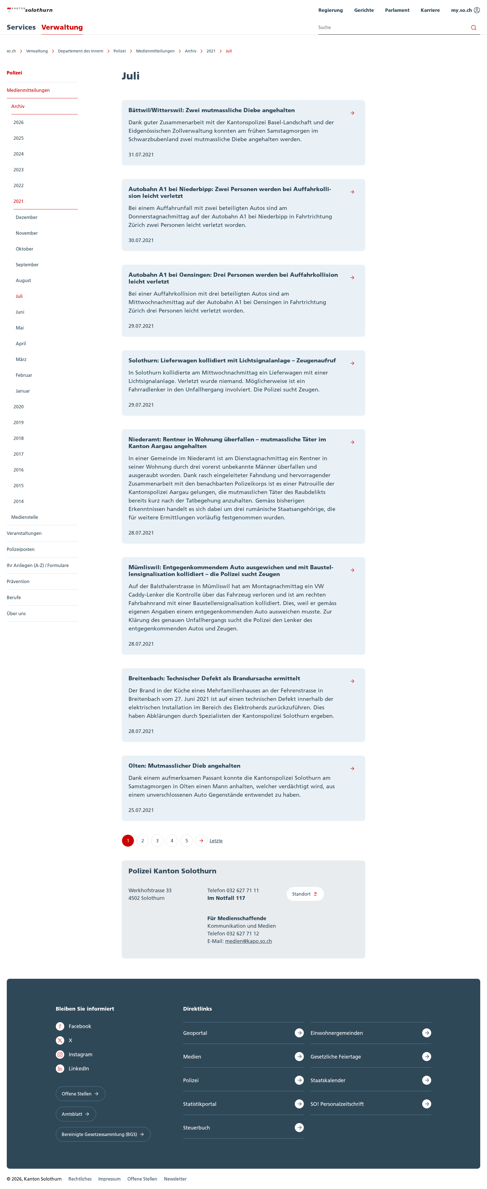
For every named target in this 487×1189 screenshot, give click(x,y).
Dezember (26, 217)
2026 (19, 122)
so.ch (11, 51)
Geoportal (195, 1033)
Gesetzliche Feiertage (336, 1056)
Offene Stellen (77, 1094)
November (27, 233)
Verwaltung (37, 51)
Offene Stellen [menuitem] (142, 1179)
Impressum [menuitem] (109, 1179)
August (23, 280)
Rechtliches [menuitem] (80, 1179)
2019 (19, 422)
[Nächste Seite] (201, 840)
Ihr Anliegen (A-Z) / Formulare (38, 565)
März (21, 359)
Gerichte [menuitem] (364, 10)
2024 (19, 154)
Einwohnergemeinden (337, 1033)
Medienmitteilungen (155, 51)
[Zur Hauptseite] (29, 9)
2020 (19, 406)
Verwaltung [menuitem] (62, 27)
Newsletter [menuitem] (175, 1179)
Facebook (80, 1026)
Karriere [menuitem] (430, 10)
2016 (19, 470)
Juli (229, 51)
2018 (19, 438)
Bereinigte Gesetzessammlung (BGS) (99, 1134)
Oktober (24, 249)
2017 (19, 454)
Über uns (16, 613)
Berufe (14, 597)
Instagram (80, 1054)
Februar (24, 375)
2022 (19, 185)
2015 (19, 485)
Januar (23, 391)
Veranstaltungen (24, 533)
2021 (211, 51)
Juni (20, 312)
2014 (19, 501)
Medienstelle (24, 517)
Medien (192, 1056)
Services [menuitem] (21, 27)
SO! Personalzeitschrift (337, 1104)
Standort (301, 894)
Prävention (18, 581)
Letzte (216, 840)
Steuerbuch (196, 1127)
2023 (19, 169)
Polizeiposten (21, 549)
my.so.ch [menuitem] (462, 10)
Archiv (190, 51)
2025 (19, 138)
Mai (20, 328)
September (27, 264)
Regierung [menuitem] (330, 10)
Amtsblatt (72, 1114)
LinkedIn (79, 1068)
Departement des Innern (80, 51)
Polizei (120, 51)
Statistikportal (199, 1104)
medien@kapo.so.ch (248, 941)
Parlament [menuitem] (397, 10)
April (21, 343)
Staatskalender (328, 1080)
